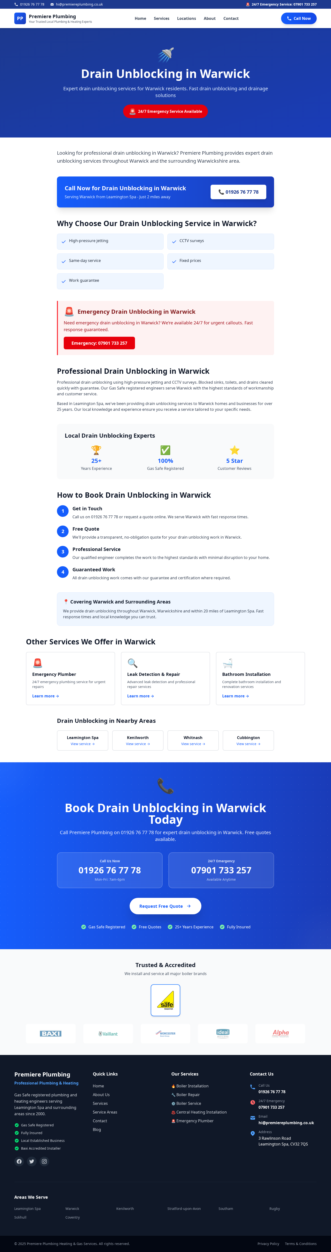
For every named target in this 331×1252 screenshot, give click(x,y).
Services (161, 18)
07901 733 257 (221, 870)
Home (140, 18)
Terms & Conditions (301, 1243)
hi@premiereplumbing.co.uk (286, 1122)
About (210, 18)
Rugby (274, 1208)
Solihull (20, 1217)
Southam (226, 1208)
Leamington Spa (27, 1208)
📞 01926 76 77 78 (238, 192)
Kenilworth (125, 1208)
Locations (186, 18)
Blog (97, 1129)
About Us (101, 1094)
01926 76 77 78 (110, 870)
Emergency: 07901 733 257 (99, 343)
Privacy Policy (268, 1243)
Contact (231, 18)
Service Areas (105, 1112)
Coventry (72, 1217)
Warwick (72, 1208)
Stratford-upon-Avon (184, 1208)
